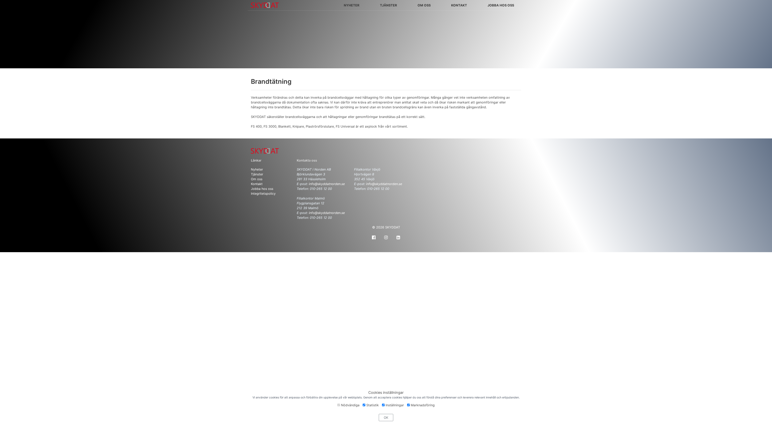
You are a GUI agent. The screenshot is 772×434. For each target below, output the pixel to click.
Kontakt (257, 184)
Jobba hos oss (262, 189)
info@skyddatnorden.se (327, 184)
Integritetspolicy (263, 193)
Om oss (424, 5)
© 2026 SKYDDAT (386, 227)
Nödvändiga (349, 405)
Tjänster (257, 174)
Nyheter (257, 169)
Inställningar (394, 405)
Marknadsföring (422, 405)
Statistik (372, 405)
